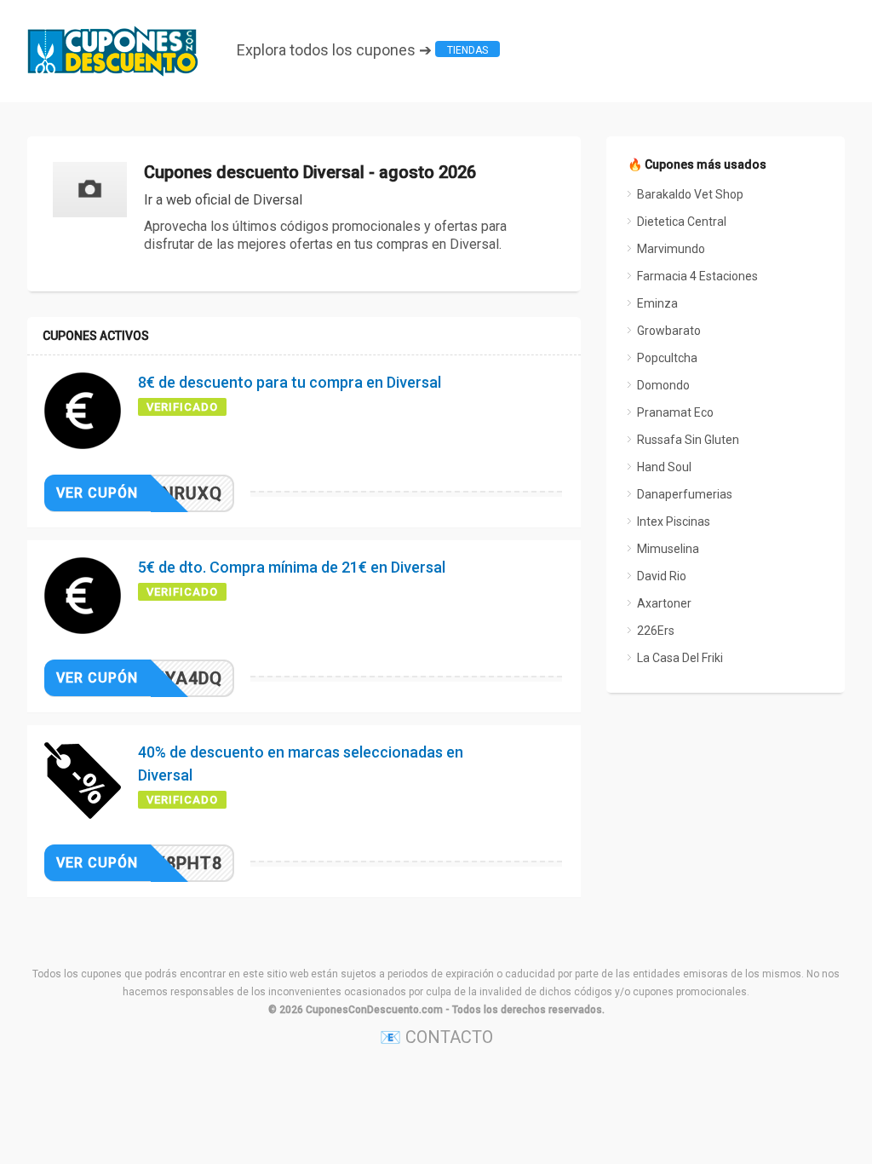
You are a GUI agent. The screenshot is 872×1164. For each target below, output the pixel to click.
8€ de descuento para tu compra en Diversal (289, 382)
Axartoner (664, 603)
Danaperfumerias (684, 494)
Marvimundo (671, 249)
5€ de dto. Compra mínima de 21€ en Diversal (291, 567)
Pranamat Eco (675, 412)
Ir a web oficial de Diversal (223, 200)
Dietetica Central (681, 221)
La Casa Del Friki (680, 658)
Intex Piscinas (673, 521)
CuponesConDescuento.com (374, 1010)
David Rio (661, 576)
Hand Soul (664, 467)
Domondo (663, 385)
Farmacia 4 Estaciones (697, 276)
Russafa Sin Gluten (688, 440)
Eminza (657, 303)
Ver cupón (97, 493)
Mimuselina (668, 549)
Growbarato (669, 330)
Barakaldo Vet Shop (690, 194)
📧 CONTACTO (436, 1037)
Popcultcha (667, 358)
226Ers (655, 630)
